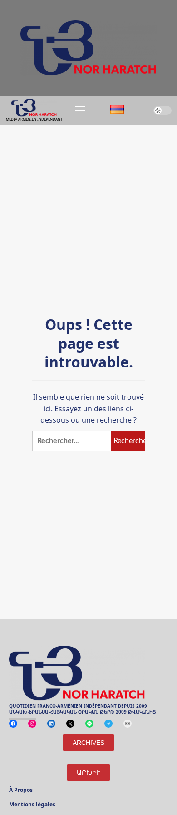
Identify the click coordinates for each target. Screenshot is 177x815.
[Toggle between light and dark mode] (162, 110)
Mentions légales (32, 805)
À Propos (21, 790)
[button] (78, 110)
